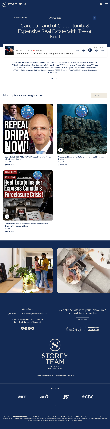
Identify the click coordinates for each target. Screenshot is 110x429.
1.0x (77, 50)
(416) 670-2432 (15, 313)
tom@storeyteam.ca (36, 313)
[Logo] (14, 4)
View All (98, 95)
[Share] (94, 18)
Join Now (81, 319)
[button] (106, 4)
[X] (29, 328)
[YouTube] (32, 328)
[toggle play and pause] (90, 50)
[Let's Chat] (101, 4)
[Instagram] (25, 328)
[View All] (55, 406)
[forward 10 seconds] (96, 50)
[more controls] (102, 50)
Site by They (70, 376)
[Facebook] (22, 328)
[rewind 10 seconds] (83, 50)
